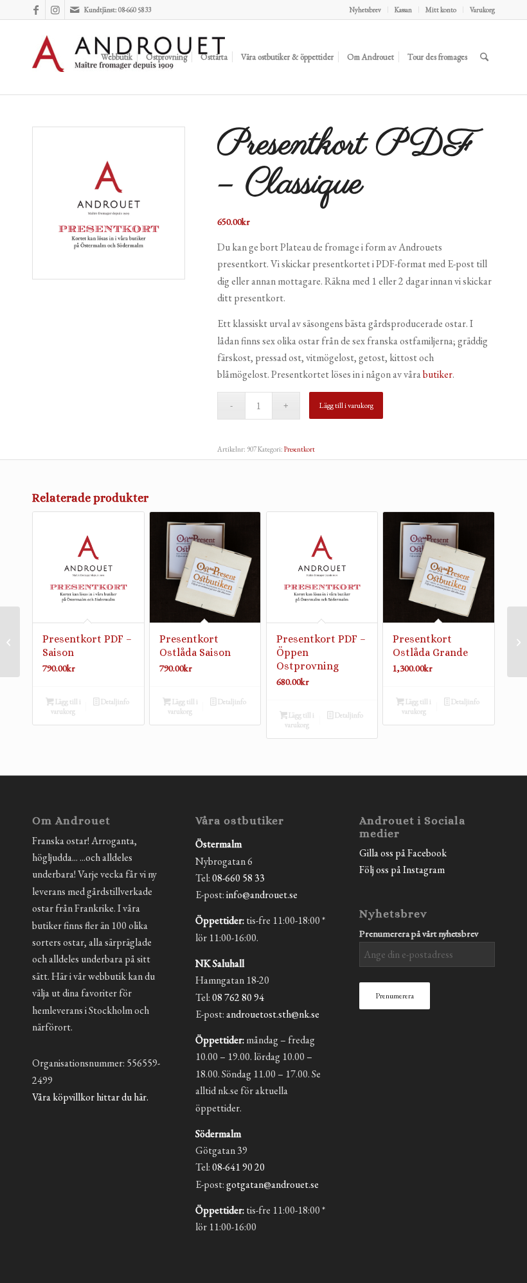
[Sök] (484, 57)
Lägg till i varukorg (346, 405)
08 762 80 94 (238, 997)
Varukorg (482, 9)
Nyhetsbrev (365, 9)
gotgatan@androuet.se (272, 1184)
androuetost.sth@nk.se (272, 1014)
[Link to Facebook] (35, 9)
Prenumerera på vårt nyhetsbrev (418, 933)
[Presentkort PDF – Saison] (517, 641)
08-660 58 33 (238, 878)
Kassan (403, 9)
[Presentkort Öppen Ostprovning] (10, 641)
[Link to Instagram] (55, 9)
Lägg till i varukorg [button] (65, 706)
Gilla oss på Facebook (403, 853)
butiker (437, 374)
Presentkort (299, 449)
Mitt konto (440, 9)
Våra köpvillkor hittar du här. (90, 1097)
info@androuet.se (262, 894)
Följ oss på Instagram (402, 869)
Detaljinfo (114, 701)
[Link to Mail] (74, 9)
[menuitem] (365, 9)
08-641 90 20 (238, 1167)
